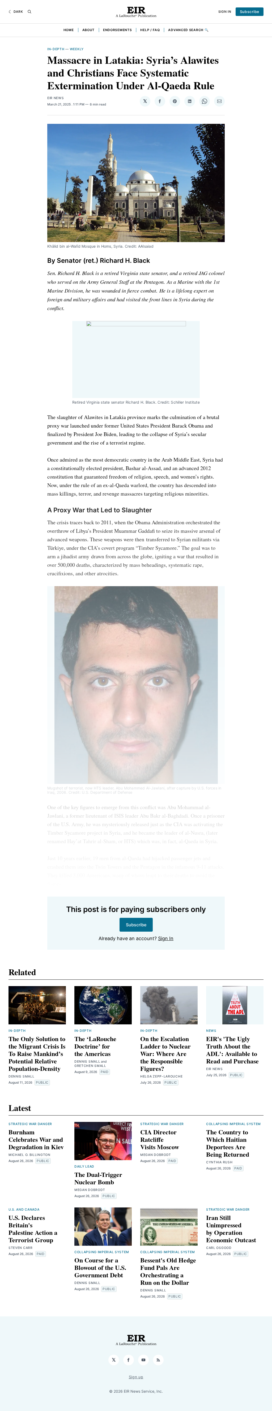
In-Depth (56, 49)
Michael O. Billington (29, 1155)
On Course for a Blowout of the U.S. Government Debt (100, 1267)
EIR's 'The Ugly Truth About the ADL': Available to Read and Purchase (232, 1050)
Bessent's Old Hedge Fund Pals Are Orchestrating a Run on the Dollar (168, 1271)
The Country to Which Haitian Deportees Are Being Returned (227, 1143)
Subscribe (249, 11)
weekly (77, 49)
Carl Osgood (219, 1248)
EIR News (55, 98)
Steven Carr (20, 1248)
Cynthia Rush (219, 1162)
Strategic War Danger (30, 1124)
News (211, 1031)
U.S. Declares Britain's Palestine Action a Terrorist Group (32, 1228)
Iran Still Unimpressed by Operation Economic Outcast (231, 1228)
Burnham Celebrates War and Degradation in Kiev (36, 1139)
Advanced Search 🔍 (188, 30)
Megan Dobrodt (89, 1190)
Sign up (136, 1377)
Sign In (224, 12)
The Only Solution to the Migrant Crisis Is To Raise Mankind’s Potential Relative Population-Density (36, 1053)
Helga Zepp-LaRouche (161, 1076)
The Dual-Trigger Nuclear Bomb (98, 1178)
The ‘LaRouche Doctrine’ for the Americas (95, 1046)
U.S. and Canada (24, 1209)
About (88, 30)
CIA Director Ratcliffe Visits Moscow (159, 1139)
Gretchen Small (90, 1066)
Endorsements (117, 30)
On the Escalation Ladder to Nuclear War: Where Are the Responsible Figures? (165, 1053)
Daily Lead (84, 1166)
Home (68, 30)
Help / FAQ (150, 30)
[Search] (29, 12)
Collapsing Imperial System (233, 1124)
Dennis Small (21, 1076)
